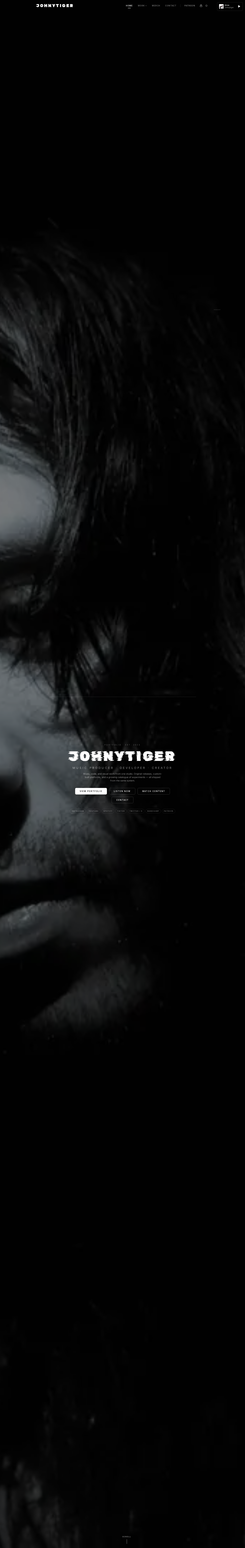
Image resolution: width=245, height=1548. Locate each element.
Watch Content (153, 791)
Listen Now (122, 791)
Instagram (78, 811)
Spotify (108, 811)
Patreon (189, 5)
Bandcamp (153, 811)
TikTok (121, 811)
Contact (122, 800)
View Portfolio (91, 791)
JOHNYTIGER (55, 5)
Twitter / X (136, 811)
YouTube (94, 811)
